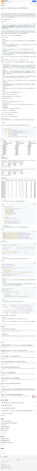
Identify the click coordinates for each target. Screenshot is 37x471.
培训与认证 (10, 461)
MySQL (18, 324)
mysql (2, 450)
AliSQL (21, 324)
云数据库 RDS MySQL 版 (7, 324)
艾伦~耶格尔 (2, 375)
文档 (1, 461)
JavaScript (27, 324)
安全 (24, 324)
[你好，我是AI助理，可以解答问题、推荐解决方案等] (32, 4)
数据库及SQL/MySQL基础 (5, 428)
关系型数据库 (14, 324)
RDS (31, 324)
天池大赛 (7, 461)
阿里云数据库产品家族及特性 (5, 426)
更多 (1, 432)
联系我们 (18, 459)
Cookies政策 (9, 465)
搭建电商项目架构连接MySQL (5, 440)
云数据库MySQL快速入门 (4, 430)
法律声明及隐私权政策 (4, 465)
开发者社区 (4, 461)
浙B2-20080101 (10, 467)
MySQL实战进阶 (3, 424)
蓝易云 (2, 369)
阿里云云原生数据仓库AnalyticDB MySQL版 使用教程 (9, 423)
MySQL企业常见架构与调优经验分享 (6, 421)
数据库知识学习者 (3, 358)
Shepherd (2, 397)
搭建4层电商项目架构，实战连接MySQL (7, 442)
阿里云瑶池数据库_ (3, 386)
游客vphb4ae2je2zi (3, 347)
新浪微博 (5, 456)
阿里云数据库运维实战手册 (5, 438)
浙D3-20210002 (9, 468)
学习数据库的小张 (3, 380)
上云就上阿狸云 (3, 353)
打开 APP (34, 1)
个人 (35, 5)
